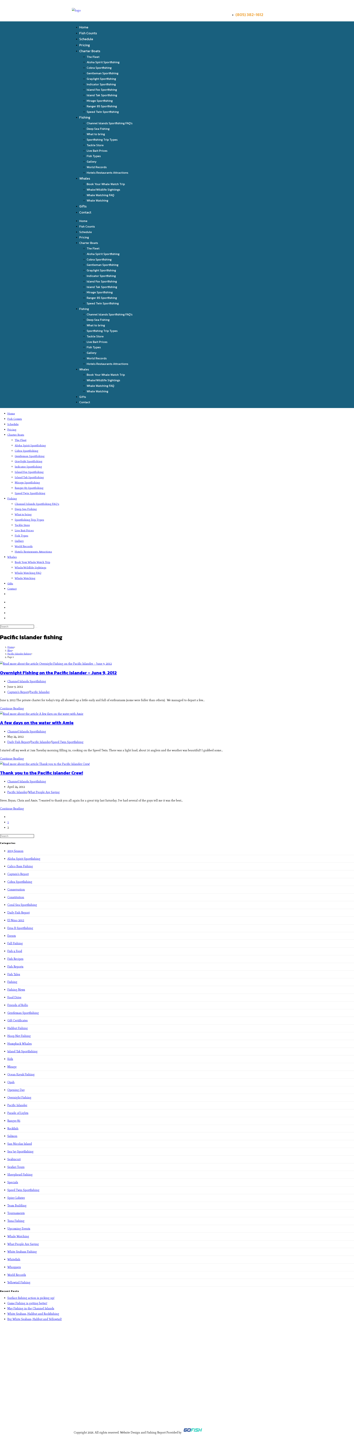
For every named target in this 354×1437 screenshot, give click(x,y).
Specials (12, 1182)
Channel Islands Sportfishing (26, 681)
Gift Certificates (17, 1020)
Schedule (86, 39)
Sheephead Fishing (20, 1174)
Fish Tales (13, 974)
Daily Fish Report (18, 742)
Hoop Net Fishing (19, 1036)
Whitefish (13, 1259)
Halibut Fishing (17, 1028)
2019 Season (15, 851)
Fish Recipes (15, 959)
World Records (97, 167)
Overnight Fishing (19, 1097)
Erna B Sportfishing (20, 928)
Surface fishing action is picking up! (30, 1298)
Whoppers (14, 1267)
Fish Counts (88, 33)
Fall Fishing (15, 943)
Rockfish (12, 1128)
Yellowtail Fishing (18, 1282)
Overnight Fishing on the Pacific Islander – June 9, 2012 (58, 672)
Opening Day (16, 1090)
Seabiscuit (14, 1159)
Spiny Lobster (16, 1198)
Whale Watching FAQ (100, 195)
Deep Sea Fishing (98, 128)
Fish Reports (15, 966)
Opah (11, 1082)
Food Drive (14, 997)
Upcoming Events (18, 1228)
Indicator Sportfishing (101, 84)
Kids (10, 1059)
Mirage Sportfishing (100, 100)
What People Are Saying (44, 792)
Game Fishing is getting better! (27, 1303)
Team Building (17, 1205)
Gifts (83, 206)
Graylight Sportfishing (101, 79)
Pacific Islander (40, 692)
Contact (85, 212)
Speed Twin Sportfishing (103, 112)
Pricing (84, 45)
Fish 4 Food (14, 951)
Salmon (12, 1136)
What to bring (96, 134)
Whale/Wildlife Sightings (103, 189)
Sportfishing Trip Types (102, 139)
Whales (84, 178)
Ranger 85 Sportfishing (102, 106)
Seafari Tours (16, 1167)
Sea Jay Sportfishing (20, 1151)
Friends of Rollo (17, 1005)
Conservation (16, 889)
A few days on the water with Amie (37, 722)
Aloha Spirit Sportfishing (103, 62)
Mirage (12, 1066)
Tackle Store (95, 145)
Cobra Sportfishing (99, 67)
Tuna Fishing (16, 1221)
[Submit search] (36, 627)
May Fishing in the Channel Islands (30, 1308)
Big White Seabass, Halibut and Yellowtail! (34, 1319)
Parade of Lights (17, 1113)
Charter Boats (89, 50)
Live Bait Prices (97, 150)
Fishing (84, 117)
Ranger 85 (13, 1120)
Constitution (15, 897)
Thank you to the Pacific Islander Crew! (41, 773)
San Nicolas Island (19, 1144)
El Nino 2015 (15, 920)
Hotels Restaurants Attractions (107, 172)
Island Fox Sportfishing (102, 89)
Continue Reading (12, 708)
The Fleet (93, 57)
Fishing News (16, 989)
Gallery (92, 161)
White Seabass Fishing (22, 1251)
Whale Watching (97, 200)
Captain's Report (18, 692)
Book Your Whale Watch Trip (106, 184)
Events (11, 936)
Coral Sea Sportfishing (22, 905)
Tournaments (16, 1213)
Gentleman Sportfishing (102, 73)
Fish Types (94, 156)
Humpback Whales (19, 1043)
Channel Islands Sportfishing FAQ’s (109, 123)
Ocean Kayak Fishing (21, 1074)
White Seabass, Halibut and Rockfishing (33, 1313)
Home (83, 27)
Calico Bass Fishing (20, 866)
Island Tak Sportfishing (102, 95)
